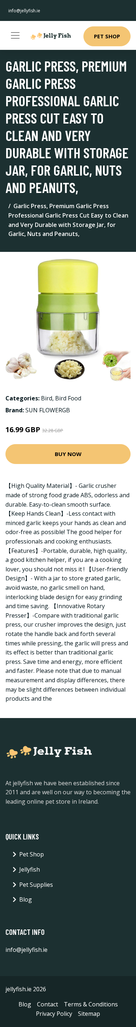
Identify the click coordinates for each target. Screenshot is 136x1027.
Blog (25, 899)
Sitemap (89, 1014)
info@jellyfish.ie (24, 11)
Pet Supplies (36, 885)
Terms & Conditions (91, 1004)
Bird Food (68, 398)
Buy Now (68, 453)
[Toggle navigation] (15, 35)
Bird (46, 398)
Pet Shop (107, 36)
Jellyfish (29, 869)
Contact (47, 1004)
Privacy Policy (54, 1014)
